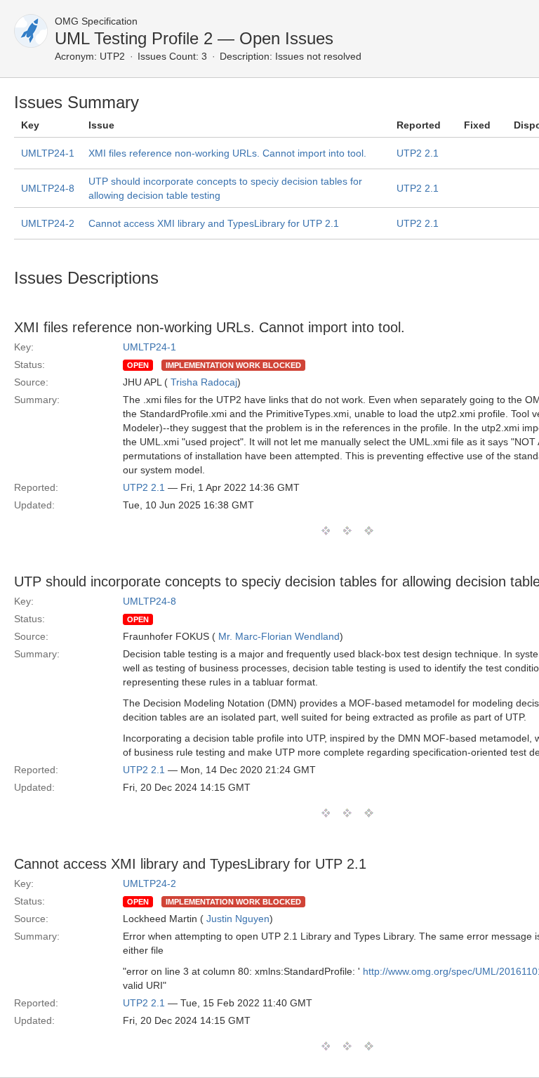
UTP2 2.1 (418, 153)
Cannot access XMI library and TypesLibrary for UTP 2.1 (213, 223)
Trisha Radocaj (204, 382)
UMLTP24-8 (47, 188)
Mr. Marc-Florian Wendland (279, 636)
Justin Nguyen (238, 918)
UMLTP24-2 (47, 223)
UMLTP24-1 (47, 153)
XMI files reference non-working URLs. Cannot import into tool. (227, 153)
